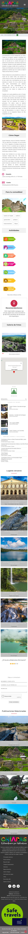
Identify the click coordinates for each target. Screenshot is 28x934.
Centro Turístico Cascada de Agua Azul (14, 624)
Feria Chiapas (4, 453)
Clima (4, 876)
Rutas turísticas (6, 859)
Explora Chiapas (7, 881)
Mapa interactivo (7, 869)
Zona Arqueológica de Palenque (14, 532)
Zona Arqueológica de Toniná (14, 772)
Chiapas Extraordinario (8, 864)
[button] (9, 353)
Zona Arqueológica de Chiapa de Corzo (14, 742)
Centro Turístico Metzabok (14, 654)
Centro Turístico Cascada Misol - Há (14, 593)
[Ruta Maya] (14, 391)
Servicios (5, 867)
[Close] (21, 363)
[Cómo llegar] (14, 369)
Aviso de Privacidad (14, 932)
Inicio (2, 35)
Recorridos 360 (6, 879)
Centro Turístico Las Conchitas (16, 430)
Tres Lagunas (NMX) (14, 422)
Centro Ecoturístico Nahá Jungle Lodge (14, 562)
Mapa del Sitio (5, 932)
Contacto (23, 932)
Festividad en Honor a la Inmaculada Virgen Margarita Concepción (11, 458)
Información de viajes (8, 874)
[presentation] (3, 342)
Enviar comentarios (14, 702)
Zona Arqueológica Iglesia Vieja (14, 801)
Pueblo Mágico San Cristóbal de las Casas (14, 501)
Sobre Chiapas (6, 871)
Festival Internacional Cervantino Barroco (11, 448)
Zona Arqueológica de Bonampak (14, 830)
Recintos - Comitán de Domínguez (17, 415)
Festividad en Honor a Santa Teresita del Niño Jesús (13, 439)
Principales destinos (8, 857)
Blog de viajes (6, 862)
